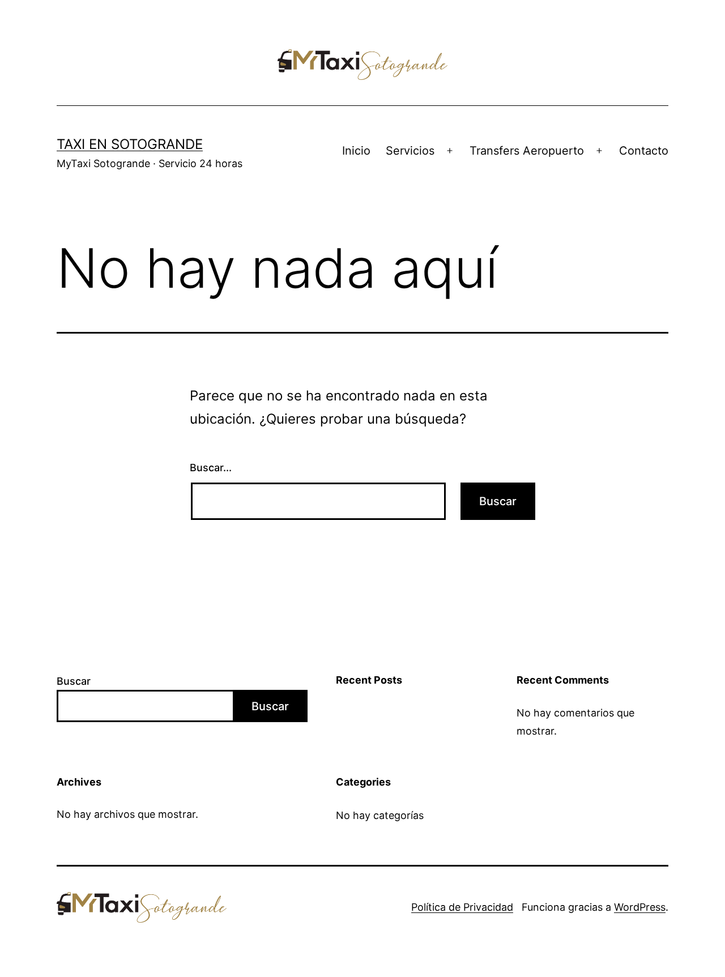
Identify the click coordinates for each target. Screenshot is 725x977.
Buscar (74, 681)
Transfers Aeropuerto (527, 150)
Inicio (356, 150)
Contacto (643, 150)
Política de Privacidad (462, 907)
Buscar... (211, 467)
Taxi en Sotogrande (130, 144)
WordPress (640, 907)
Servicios (410, 150)
